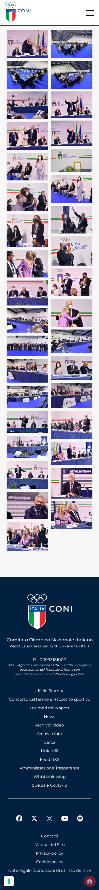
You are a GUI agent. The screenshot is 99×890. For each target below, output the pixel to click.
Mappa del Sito (50, 844)
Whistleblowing (50, 776)
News (49, 716)
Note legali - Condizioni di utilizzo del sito (49, 870)
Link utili (49, 750)
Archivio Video (49, 725)
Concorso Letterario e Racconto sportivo (49, 699)
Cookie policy (49, 861)
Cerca (49, 742)
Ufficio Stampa (49, 690)
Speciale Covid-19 (49, 785)
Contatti (49, 836)
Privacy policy (49, 853)
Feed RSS (49, 759)
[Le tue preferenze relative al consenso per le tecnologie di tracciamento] (9, 881)
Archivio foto (49, 733)
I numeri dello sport (50, 708)
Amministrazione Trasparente (49, 768)
